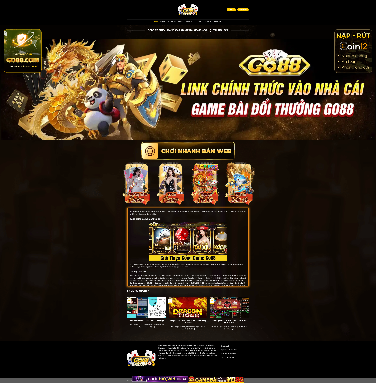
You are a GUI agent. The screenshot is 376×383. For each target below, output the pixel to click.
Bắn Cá (198, 22)
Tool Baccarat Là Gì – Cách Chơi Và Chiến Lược (146, 321)
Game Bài (189, 22)
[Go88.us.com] (188, 9)
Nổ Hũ (173, 22)
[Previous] (126, 316)
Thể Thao (207, 22)
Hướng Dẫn (164, 22)
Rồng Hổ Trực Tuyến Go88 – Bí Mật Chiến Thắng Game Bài (188, 322)
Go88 (156, 22)
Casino (181, 22)
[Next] (249, 316)
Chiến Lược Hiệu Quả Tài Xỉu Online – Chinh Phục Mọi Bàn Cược (229, 322)
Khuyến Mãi (217, 22)
